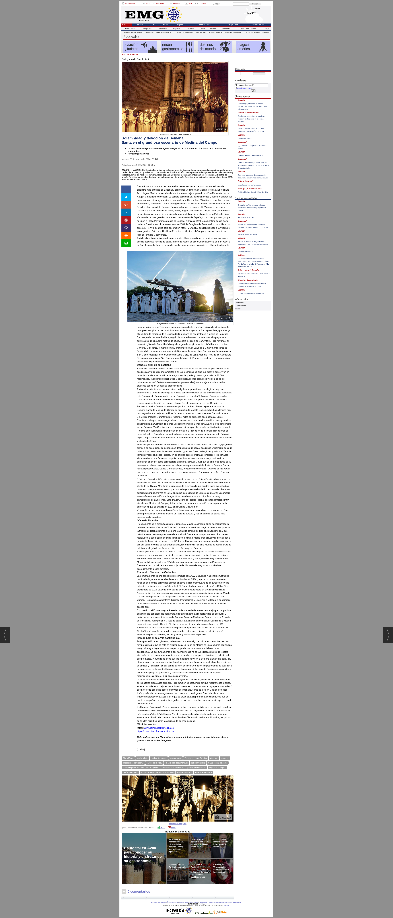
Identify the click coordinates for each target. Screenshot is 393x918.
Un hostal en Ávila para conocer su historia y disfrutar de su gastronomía (143, 854)
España (180, 25)
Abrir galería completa (178, 824)
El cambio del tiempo (245, 251)
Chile (153, 25)
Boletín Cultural (258, 25)
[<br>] (177, 898)
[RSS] (144, 4)
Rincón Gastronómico (248, 112)
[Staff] (187, 4)
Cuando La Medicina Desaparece (250, 155)
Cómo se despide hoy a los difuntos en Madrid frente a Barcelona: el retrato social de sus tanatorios (253, 165)
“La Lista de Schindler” (246, 217)
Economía (226, 29)
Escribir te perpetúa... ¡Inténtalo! (257, 32)
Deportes (176, 29)
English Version (240, 306)
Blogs (267, 29)
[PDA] (123, 4)
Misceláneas (201, 32)
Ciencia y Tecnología (233, 32)
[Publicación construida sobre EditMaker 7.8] (220, 913)
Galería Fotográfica (163, 32)
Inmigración (147, 29)
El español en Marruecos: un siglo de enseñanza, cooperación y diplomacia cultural (252, 207)
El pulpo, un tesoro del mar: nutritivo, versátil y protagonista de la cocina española (251, 118)
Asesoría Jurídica (215, 32)
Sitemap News (184, 902)
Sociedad (190, 29)
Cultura (202, 29)
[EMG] (180, 913)
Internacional (130, 29)
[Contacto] (197, 4)
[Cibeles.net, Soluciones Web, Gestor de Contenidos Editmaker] (204, 913)
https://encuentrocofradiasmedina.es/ (155, 731)
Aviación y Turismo (130, 54)
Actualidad (163, 29)
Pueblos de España (204, 25)
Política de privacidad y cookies (220, 902)
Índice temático (172, 902)
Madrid (257, 12)
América (140, 25)
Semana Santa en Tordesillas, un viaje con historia (177, 867)
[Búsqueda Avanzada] (154, 4)
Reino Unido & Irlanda (248, 29)
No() (173, 827)
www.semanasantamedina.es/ (159, 728)
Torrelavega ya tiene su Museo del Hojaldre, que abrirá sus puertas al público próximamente (253, 106)
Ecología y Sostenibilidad (184, 32)
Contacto (238, 309)
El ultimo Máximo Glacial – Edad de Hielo (253, 192)
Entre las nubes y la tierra (247, 234)
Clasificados (239, 303)
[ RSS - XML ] (203, 902)
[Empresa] (171, 4)
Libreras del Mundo (245, 138)
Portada (154, 902)
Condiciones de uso (244, 88)
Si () (162, 827)
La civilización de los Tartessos (249, 185)
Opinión (213, 29)
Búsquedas (194, 902)
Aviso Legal (237, 902)
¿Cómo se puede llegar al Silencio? (251, 293)
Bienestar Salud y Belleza (132, 32)
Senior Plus (149, 32)
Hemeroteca (162, 902)
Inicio (124, 25)
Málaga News (233, 25)
